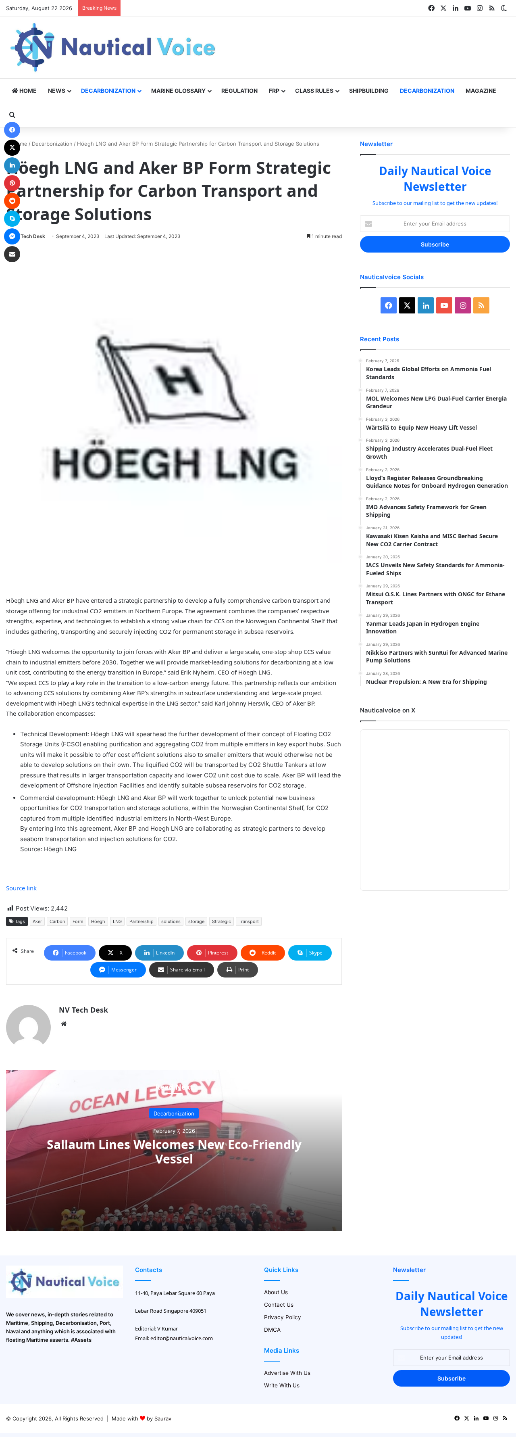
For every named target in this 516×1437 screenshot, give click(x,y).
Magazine (481, 90)
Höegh (98, 921)
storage (196, 921)
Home (27, 90)
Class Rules (314, 90)
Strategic (221, 921)
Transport (249, 921)
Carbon (57, 921)
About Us (276, 1292)
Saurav (162, 1418)
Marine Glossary (178, 90)
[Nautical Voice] (114, 47)
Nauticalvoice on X (387, 710)
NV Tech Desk (28, 236)
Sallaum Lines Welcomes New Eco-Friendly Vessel (174, 1151)
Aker (37, 921)
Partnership (141, 921)
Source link (21, 888)
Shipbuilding (369, 90)
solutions (171, 921)
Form (78, 921)
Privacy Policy (282, 1317)
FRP (274, 90)
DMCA (272, 1329)
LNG (117, 921)
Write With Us (282, 1385)
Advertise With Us (287, 1373)
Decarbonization (108, 90)
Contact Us (278, 1304)
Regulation (239, 90)
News (56, 90)
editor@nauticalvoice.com (181, 1338)
